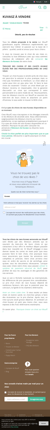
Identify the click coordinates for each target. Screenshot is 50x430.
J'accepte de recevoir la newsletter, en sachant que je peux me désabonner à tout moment (27, 393)
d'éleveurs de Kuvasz (19, 128)
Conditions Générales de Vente (25, 415)
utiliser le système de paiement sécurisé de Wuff (25, 267)
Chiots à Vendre (16, 23)
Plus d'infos (14, 427)
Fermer (43, 423)
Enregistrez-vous (36, 399)
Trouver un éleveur (12, 347)
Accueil (5, 23)
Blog (7, 371)
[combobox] (25, 196)
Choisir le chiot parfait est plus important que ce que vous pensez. (25, 134)
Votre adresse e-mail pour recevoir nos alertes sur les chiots (25, 203)
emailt (30, 374)
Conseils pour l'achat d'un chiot (13, 351)
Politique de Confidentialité (39, 415)
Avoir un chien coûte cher (14, 292)
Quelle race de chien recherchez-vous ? (25, 192)
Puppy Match (10, 355)
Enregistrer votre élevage (32, 341)
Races (8, 343)
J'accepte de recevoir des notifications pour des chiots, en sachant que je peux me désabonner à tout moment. (26, 214)
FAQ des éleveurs (32, 346)
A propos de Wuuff (12, 368)
